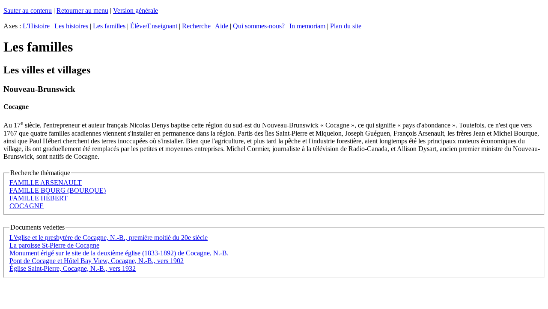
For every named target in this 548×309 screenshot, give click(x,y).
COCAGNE (26, 205)
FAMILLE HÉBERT (38, 198)
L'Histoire (36, 26)
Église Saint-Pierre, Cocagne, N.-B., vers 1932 (72, 268)
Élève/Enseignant (153, 26)
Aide (221, 26)
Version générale (135, 10)
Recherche (196, 26)
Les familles (109, 26)
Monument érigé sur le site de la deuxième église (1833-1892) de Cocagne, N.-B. (119, 253)
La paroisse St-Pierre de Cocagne (54, 245)
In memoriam (307, 26)
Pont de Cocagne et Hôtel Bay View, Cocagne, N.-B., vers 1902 (96, 260)
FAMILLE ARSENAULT (45, 182)
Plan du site (345, 26)
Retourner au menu (82, 10)
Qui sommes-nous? (259, 26)
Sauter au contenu (27, 10)
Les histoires (71, 26)
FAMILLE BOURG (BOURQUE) (57, 190)
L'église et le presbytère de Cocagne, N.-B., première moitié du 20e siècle (108, 237)
